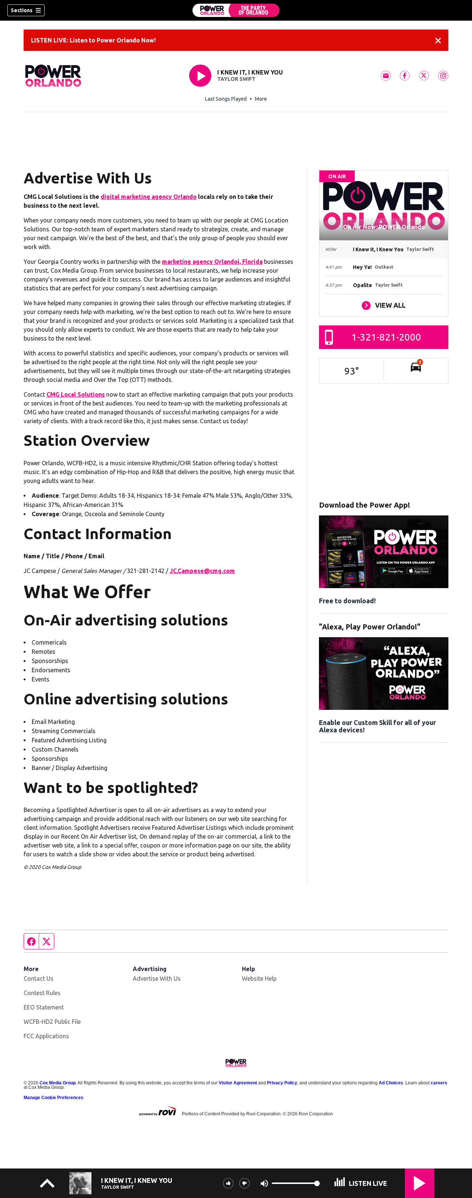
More (261, 99)
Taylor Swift (236, 79)
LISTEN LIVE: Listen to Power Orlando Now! (93, 40)
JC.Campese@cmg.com (202, 570)
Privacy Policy (282, 1082)
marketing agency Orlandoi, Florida (212, 261)
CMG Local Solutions (75, 394)
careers (439, 1082)
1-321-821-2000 (386, 337)
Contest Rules (42, 993)
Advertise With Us (157, 978)
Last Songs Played (226, 99)
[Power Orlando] (236, 10)
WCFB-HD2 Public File (52, 1021)
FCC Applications (46, 1036)
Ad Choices (391, 1082)
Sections (21, 10)
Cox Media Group (57, 1082)
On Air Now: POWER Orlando (384, 227)
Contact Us (38, 978)
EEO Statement (44, 1007)
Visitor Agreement (238, 1082)
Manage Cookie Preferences (53, 1097)
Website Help (259, 978)
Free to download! (347, 600)
